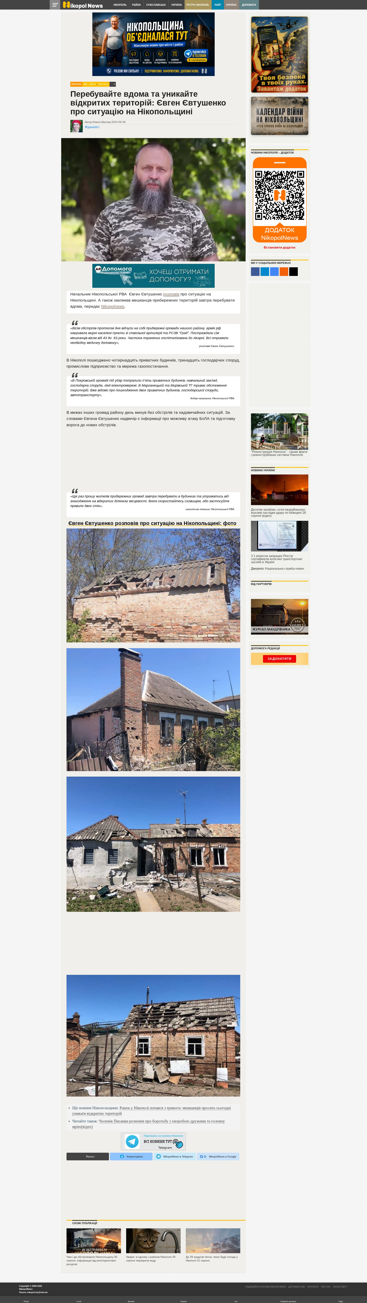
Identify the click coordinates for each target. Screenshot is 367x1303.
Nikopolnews (112, 306)
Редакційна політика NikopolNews (266, 1287)
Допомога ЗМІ (296, 1287)
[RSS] (284, 271)
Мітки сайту (340, 1287)
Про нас (326, 1287)
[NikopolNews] (153, 1142)
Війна (92, 84)
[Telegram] (265, 271)
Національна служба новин (284, 568)
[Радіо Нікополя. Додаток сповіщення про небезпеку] (279, 54)
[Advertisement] (153, 460)
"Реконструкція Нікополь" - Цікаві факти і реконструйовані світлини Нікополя (279, 453)
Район (136, 4)
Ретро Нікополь (198, 4)
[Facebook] (255, 271)
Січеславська (156, 4)
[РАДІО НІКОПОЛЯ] (279, 116)
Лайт (217, 4)
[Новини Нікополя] (82, 8)
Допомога (249, 4)
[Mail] (293, 271)
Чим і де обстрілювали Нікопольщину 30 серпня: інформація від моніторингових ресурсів (92, 1260)
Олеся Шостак (101, 122)
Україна (176, 4)
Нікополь (120, 4)
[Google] (274, 271)
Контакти (312, 1287)
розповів (171, 294)
